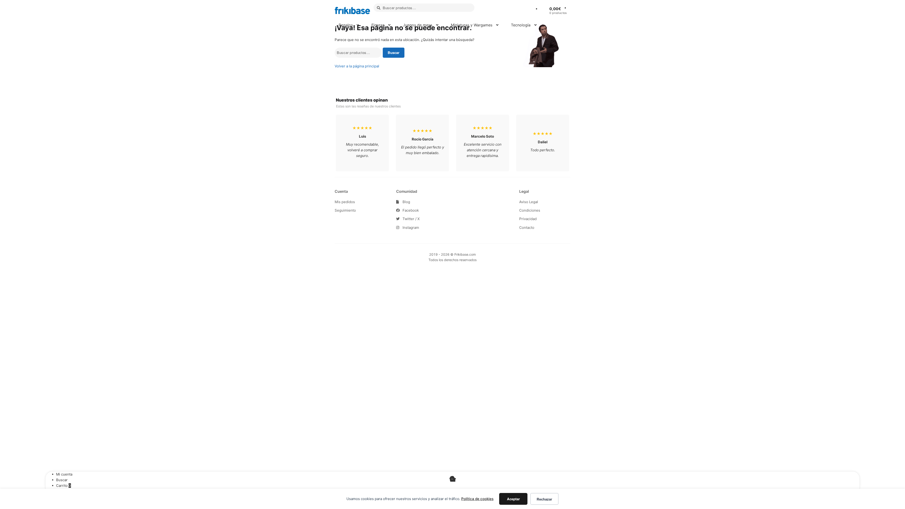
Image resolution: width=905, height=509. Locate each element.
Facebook (410, 210)
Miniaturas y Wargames (471, 25)
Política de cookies (477, 499)
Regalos (345, 25)
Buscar (393, 52)
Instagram (410, 227)
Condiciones (529, 210)
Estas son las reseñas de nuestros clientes (368, 106)
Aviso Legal (528, 202)
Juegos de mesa (417, 25)
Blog (406, 202)
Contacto (526, 227)
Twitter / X (411, 219)
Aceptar (513, 498)
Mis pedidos (345, 202)
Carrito (63, 485)
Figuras (377, 25)
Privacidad (528, 219)
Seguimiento (345, 210)
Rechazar (544, 499)
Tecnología (520, 25)
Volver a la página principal (357, 66)
